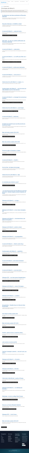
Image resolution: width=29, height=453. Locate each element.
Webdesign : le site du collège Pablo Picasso (12, 396)
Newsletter (2, 439)
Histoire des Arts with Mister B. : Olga (11, 174)
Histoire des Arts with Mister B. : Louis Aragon (13, 107)
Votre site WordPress (22, 1)
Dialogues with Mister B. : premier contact (12, 227)
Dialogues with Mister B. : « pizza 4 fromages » (13, 286)
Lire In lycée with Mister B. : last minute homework (10, 264)
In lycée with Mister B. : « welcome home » (12, 31)
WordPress (9, 1)
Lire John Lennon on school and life (8, 346)
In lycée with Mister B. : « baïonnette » (11, 49)
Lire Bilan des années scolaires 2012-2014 (9, 145)
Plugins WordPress (17, 1)
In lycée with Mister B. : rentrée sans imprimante (13, 67)
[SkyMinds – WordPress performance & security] (4, 2)
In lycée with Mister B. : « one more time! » (12, 270)
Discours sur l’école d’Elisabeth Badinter (11, 404)
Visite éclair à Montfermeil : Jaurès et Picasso (12, 378)
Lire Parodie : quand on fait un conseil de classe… (10, 336)
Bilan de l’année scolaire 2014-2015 (10, 132)
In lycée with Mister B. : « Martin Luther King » (13, 243)
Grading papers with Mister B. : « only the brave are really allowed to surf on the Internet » (14, 89)
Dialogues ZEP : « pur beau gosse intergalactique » (14, 277)
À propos (2, 437)
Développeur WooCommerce (10, 438)
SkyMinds (2, 6)
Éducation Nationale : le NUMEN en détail (12, 23)
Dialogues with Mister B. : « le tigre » (10, 200)
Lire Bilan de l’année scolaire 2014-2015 (8, 136)
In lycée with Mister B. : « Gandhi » (10, 160)
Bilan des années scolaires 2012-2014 (11, 141)
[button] (8, 3)
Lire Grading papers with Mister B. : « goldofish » (10, 255)
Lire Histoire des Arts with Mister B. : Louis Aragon (10, 111)
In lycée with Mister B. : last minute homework (13, 260)
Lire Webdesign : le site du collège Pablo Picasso (10, 399)
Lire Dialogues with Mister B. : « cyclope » (9, 299)
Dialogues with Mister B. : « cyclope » (11, 295)
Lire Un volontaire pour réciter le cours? (8, 185)
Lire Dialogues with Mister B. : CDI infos (8, 372)
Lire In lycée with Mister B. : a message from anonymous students (12, 102)
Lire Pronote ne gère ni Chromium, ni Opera (9, 154)
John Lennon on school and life (9, 342)
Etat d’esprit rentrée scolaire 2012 (10, 313)
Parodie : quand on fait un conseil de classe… (12, 332)
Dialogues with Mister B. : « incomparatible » (12, 236)
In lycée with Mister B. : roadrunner (10, 116)
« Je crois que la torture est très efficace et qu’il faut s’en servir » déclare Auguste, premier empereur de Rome (14, 192)
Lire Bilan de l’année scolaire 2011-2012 (8, 327)
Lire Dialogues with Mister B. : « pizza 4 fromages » (10, 290)
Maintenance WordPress (9, 440)
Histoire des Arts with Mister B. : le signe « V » (13, 82)
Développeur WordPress (9, 436)
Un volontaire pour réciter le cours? (10, 182)
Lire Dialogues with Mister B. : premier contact (9, 231)
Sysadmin (12, 1)
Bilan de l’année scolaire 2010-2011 (10, 421)
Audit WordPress (10, 441)
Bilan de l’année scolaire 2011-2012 (10, 323)
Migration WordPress (17, 440)
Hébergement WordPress (16, 441)
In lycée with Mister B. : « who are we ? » (11, 74)
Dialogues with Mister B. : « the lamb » (11, 359)
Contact (27, 1)
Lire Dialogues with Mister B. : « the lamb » (9, 363)
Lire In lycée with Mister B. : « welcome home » (10, 35)
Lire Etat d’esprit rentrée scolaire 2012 (8, 317)
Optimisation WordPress (16, 437)
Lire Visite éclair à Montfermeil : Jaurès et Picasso (10, 382)
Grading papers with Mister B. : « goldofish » (12, 251)
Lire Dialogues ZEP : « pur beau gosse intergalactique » (11, 280)
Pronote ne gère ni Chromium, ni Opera (11, 150)
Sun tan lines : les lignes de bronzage (10, 167)
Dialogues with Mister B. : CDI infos (10, 368)
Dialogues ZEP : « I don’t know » (9, 414)
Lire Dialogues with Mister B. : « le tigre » (9, 204)
